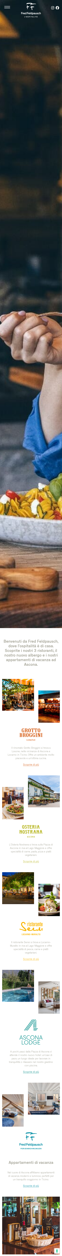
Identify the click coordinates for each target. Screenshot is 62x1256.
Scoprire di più (31, 765)
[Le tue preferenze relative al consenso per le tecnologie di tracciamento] (57, 1251)
